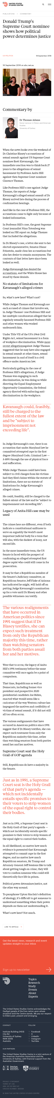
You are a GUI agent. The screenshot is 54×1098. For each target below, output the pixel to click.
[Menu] (49, 4)
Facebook (35, 1032)
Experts (33, 996)
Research (34, 982)
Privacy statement (11, 1081)
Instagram (36, 1039)
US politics (8, 56)
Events (32, 989)
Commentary (25, 14)
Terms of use (9, 1084)
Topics (32, 979)
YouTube (35, 1041)
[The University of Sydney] (31, 1068)
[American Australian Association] (11, 1068)
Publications (9, 14)
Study (32, 986)
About (32, 993)
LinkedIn (35, 1036)
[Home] (4, 4)
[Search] (43, 4)
